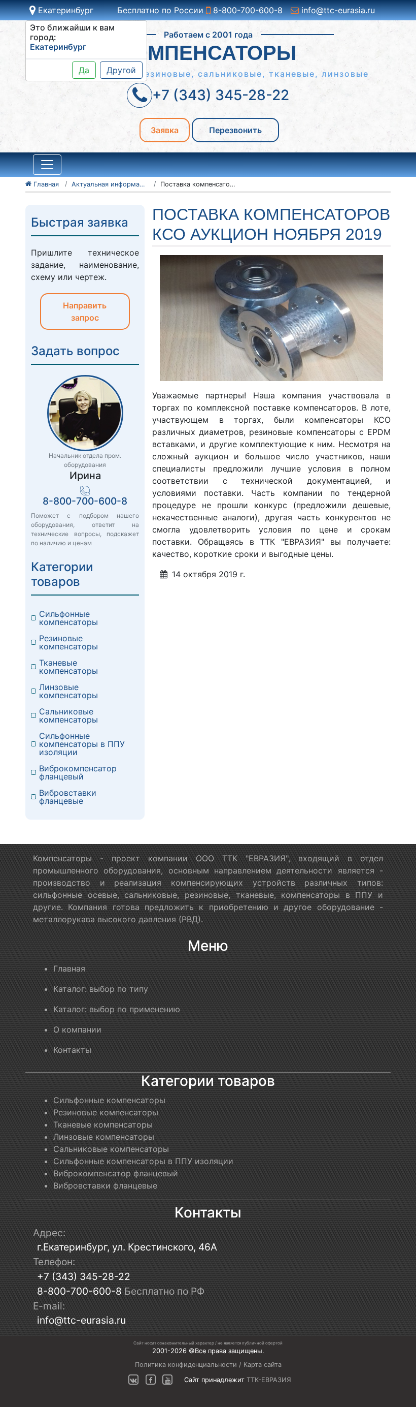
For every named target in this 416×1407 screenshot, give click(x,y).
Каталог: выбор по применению (116, 1009)
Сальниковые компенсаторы (68, 715)
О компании (77, 1029)
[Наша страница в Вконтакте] (133, 1380)
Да (84, 70)
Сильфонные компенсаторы (68, 618)
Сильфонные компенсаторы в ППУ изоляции (83, 744)
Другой (121, 70)
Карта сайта (263, 1364)
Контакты (72, 1050)
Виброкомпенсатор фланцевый (79, 772)
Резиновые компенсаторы (68, 642)
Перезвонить (235, 130)
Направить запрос (85, 311)
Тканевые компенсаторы (68, 667)
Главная (69, 968)
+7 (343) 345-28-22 (83, 1276)
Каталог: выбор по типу (100, 989)
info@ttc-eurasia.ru (337, 10)
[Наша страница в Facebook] (150, 1380)
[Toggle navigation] (47, 164)
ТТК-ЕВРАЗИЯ (269, 1380)
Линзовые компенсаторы (68, 691)
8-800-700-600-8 (247, 10)
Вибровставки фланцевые (69, 797)
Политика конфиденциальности (186, 1364)
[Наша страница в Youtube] (167, 1380)
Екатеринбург (64, 10)
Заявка (165, 130)
